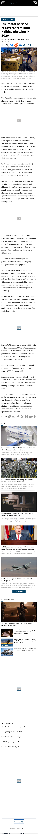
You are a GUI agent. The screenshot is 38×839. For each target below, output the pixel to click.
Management (8, 19)
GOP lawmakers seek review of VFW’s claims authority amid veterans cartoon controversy (17, 548)
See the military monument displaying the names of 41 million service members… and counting (24, 631)
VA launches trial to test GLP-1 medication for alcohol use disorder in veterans (18, 449)
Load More (19, 591)
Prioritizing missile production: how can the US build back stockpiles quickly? (25, 649)
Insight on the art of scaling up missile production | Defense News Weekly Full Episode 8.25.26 (25, 640)
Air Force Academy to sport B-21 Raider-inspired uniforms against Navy (16, 624)
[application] (18, 612)
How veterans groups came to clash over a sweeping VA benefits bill (17, 514)
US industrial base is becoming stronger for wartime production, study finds (17, 480)
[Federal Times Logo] (12, 3)
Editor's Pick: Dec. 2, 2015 (10, 747)
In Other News (7, 424)
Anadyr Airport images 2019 (11, 731)
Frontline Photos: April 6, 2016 (12, 737)
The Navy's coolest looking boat (13, 727)
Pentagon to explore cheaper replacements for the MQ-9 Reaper (18, 580)
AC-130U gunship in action (11, 742)
